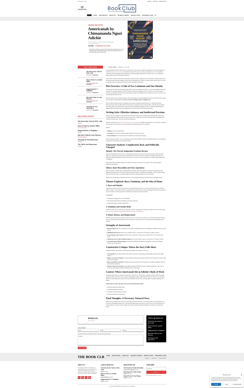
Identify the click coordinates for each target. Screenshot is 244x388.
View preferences (237, 384)
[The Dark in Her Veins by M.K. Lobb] (81, 73)
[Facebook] (156, 67)
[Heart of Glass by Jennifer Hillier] (81, 82)
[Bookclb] (107, 67)
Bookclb (114, 67)
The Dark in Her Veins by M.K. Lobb (94, 72)
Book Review (95, 25)
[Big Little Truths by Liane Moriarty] (81, 99)
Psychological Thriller (129, 369)
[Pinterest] (162, 67)
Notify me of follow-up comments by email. (87, 333)
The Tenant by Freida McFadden (133, 368)
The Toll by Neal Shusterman (87, 144)
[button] (241, 374)
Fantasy (89, 75)
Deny (226, 384)
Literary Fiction (102, 46)
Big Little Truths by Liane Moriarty (94, 98)
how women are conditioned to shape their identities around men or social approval (124, 211)
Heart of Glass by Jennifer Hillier (94, 80)
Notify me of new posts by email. (104, 333)
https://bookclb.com (91, 320)
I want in (155, 372)
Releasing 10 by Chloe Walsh (132, 372)
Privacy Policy (158, 375)
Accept (216, 384)
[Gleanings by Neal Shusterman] (81, 108)
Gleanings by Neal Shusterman (91, 107)
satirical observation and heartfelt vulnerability (129, 122)
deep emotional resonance (118, 71)
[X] (159, 67)
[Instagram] (82, 377)
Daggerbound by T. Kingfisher (92, 89)
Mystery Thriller (92, 83)
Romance (126, 373)
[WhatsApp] (165, 67)
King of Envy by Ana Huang (132, 376)
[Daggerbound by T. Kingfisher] (81, 90)
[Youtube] (89, 377)
